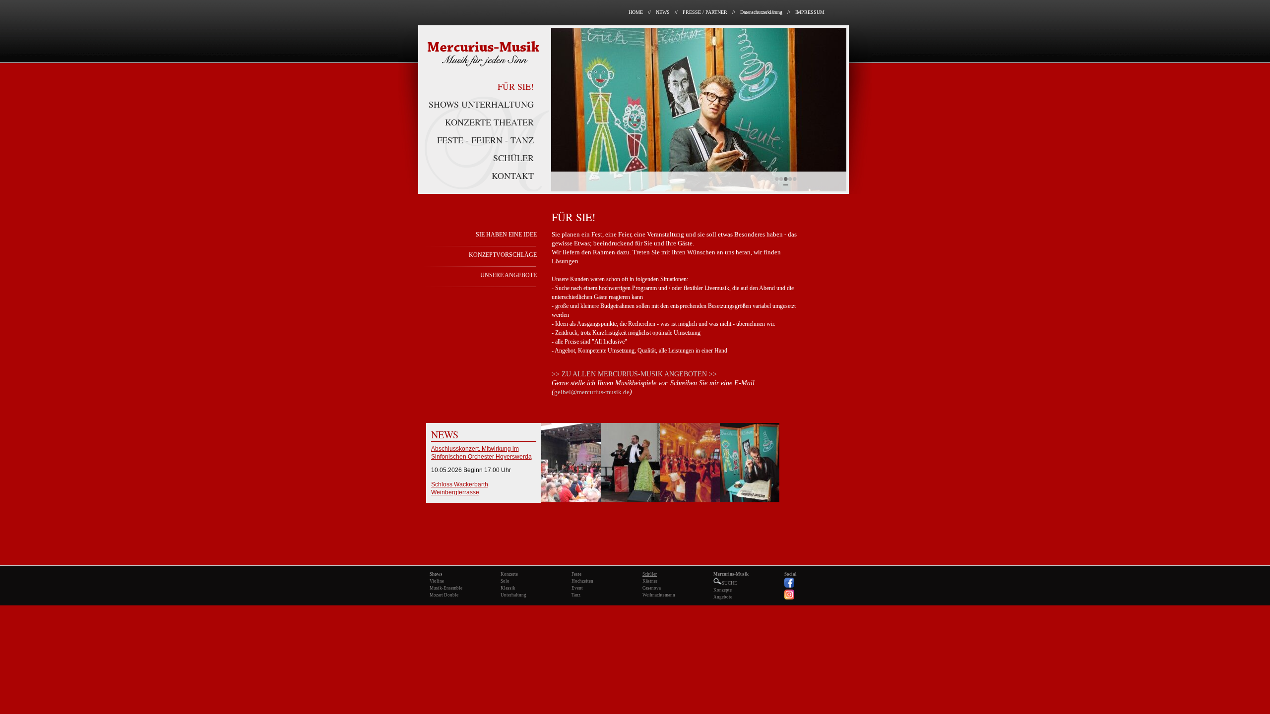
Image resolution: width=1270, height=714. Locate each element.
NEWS (663, 12)
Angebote (722, 597)
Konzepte (722, 590)
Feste (576, 574)
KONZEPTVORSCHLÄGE (503, 254)
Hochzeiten (582, 581)
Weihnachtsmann (658, 595)
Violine (437, 581)
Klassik (508, 588)
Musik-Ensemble (446, 588)
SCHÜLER (513, 158)
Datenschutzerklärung (761, 12)
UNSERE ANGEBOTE (508, 275)
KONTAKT (513, 175)
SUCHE (729, 583)
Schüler (649, 574)
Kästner (649, 581)
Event (577, 588)
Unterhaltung (513, 595)
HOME (636, 12)
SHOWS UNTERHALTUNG (481, 104)
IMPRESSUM (810, 12)
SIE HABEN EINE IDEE (506, 234)
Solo (505, 581)
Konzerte (509, 574)
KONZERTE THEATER (489, 122)
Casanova (651, 588)
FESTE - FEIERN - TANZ (485, 140)
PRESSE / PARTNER (705, 12)
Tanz (576, 595)
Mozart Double (444, 595)
